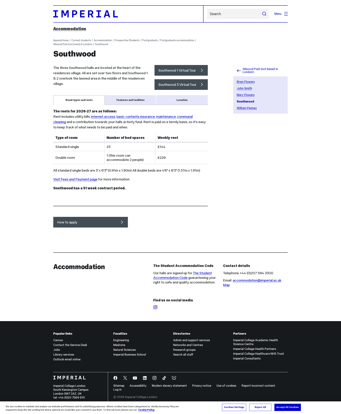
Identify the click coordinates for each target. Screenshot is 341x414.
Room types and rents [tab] (79, 100)
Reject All (260, 407)
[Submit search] (264, 14)
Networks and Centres (188, 345)
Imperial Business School (129, 354)
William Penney (247, 108)
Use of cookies (226, 386)
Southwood (101, 44)
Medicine (119, 345)
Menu (278, 14)
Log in (117, 389)
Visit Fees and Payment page (75, 179)
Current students (81, 40)
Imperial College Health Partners (254, 349)
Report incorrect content (258, 386)
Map (226, 285)
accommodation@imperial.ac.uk (257, 280)
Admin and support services (191, 340)
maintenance (166, 116)
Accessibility (138, 386)
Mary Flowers (246, 95)
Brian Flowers (246, 82)
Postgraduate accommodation (177, 40)
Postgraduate (150, 40)
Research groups (184, 350)
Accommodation (69, 28)
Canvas (58, 340)
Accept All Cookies (287, 407)
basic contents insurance (136, 116)
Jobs (56, 350)
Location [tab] (182, 100)
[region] (170, 407)
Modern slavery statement (169, 386)
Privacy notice (201, 386)
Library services (63, 354)
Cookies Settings (234, 407)
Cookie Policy (146, 410)
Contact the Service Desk (70, 345)
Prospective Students (127, 40)
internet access (103, 116)
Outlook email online (66, 359)
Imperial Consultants (247, 358)
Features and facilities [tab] (131, 100)
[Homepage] (128, 14)
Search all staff (183, 354)
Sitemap (118, 386)
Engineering (121, 340)
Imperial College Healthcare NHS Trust (258, 354)
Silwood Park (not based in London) (72, 44)
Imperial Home (61, 40)
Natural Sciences (124, 350)
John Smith (244, 88)
